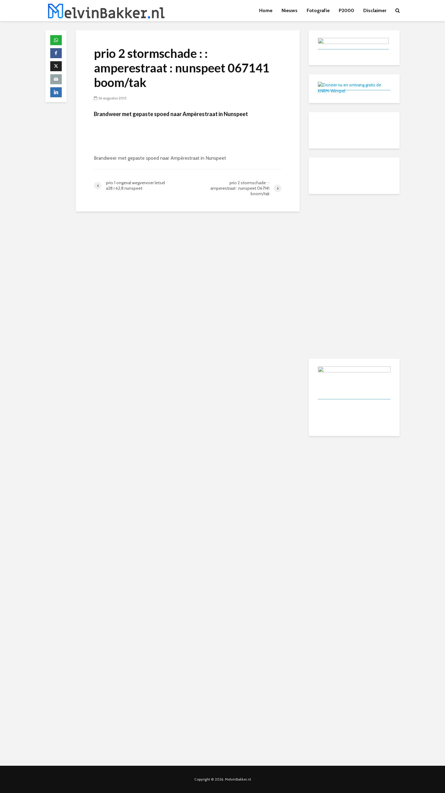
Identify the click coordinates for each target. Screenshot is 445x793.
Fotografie (318, 10)
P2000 (346, 10)
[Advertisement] (354, 241)
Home (265, 10)
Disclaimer (374, 10)
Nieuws (290, 10)
